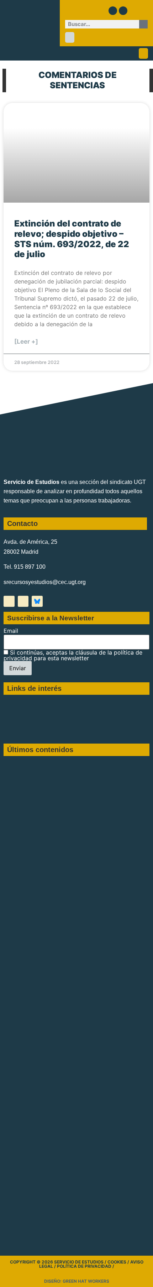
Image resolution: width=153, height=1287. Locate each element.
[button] (69, 37)
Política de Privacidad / (85, 1266)
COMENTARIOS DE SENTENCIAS (77, 80)
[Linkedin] (123, 10)
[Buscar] (143, 24)
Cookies (116, 1262)
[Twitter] (113, 10)
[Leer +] (26, 341)
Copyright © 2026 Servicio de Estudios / (58, 1262)
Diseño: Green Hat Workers (76, 1281)
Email (11, 631)
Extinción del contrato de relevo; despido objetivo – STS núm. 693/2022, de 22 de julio (71, 238)
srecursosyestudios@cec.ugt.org (45, 582)
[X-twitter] (9, 601)
